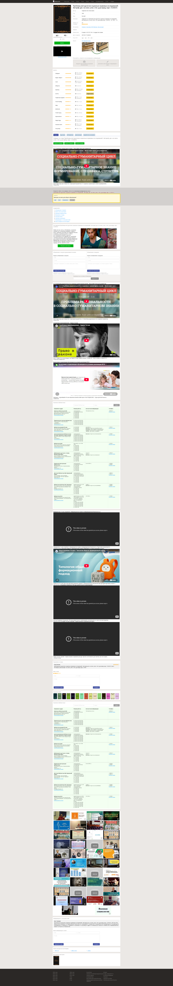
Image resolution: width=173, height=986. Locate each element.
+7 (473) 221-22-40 (112, 443)
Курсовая (88, 27)
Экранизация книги (62, 57)
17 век (72, 1)
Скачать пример (80, 143)
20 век (87, 1)
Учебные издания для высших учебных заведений (94, 980)
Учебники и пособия (107, 978)
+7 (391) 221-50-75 (112, 427)
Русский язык (89, 972)
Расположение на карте (58, 415)
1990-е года (72, 972)
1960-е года (55, 976)
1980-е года (74, 950)
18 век (77, 1)
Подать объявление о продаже (95, 255)
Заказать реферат (58, 143)
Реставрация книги (86, 40)
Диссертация (101, 27)
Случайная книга (99, 1)
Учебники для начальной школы (110, 980)
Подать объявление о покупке (60, 255)
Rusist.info (57, 1)
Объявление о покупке (60, 210)
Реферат (84, 27)
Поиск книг (66, 1)
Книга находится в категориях (62, 221)
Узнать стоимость (69, 143)
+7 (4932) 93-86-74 (112, 433)
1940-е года (55, 973)
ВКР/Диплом (94, 27)
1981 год (57, 950)
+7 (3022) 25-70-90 (112, 496)
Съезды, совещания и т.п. (108, 973)
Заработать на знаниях (89, 135)
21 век (92, 1)
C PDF (106, 1)
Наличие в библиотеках (60, 213)
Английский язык (89, 976)
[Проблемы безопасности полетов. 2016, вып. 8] (104, 696)
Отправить (96, 687)
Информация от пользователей (62, 219)
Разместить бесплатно (93, 270)
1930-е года (55, 972)
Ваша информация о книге (60, 930)
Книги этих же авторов (60, 211)
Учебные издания (90, 975)
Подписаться (95, 278)
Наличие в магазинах (60, 218)
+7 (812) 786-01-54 (112, 473)
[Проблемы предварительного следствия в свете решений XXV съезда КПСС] (77, 696)
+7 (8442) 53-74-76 (112, 484)
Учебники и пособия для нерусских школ (94, 973)
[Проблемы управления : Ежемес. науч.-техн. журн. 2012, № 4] (108, 696)
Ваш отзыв (56, 671)
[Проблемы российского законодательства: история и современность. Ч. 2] (90, 696)
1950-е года (55, 975)
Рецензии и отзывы (59, 215)
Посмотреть (90, 73)
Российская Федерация (108, 975)
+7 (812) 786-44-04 (112, 472)
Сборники (105, 976)
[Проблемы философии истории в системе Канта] (112, 696)
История (105, 972)
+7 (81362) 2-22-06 (112, 463)
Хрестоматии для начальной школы (93, 978)
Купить (62, 43)
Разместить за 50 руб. (59, 270)
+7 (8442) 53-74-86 (112, 485)
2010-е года (72, 975)
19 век (82, 1)
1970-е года (55, 978)
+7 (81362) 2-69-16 (112, 464)
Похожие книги (58, 216)
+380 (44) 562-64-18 (112, 410)
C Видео (112, 1)
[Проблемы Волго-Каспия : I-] (117, 696)
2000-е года (72, 973)
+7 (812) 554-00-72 (112, 452)
